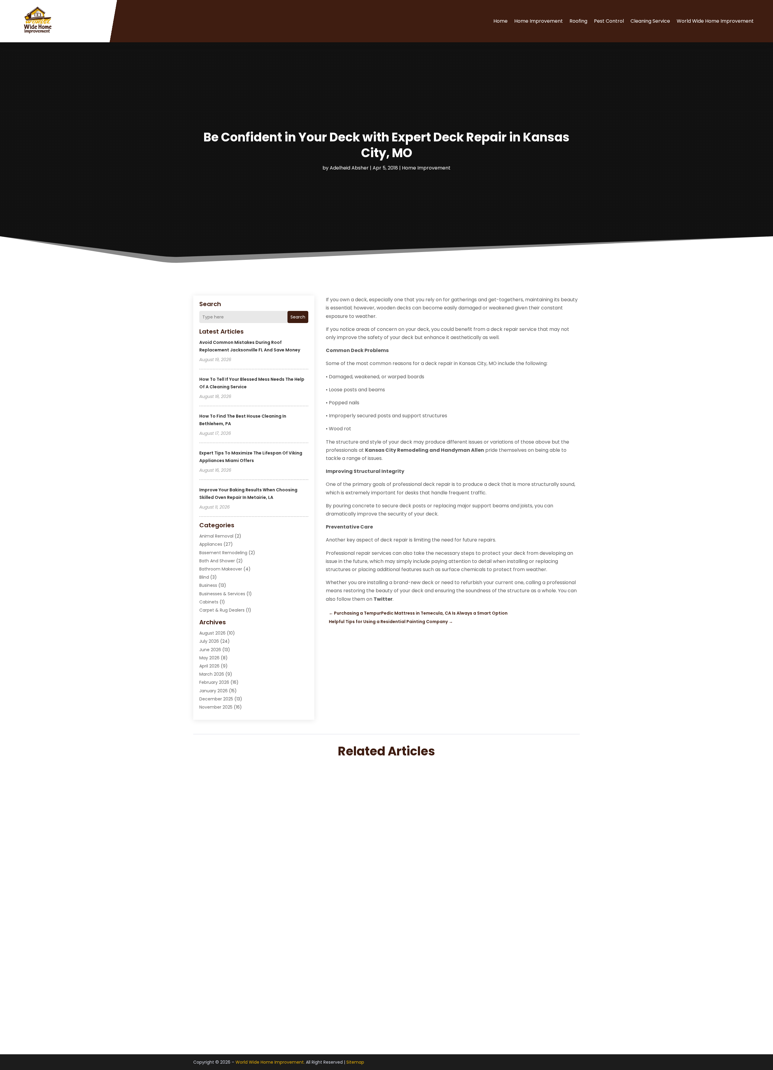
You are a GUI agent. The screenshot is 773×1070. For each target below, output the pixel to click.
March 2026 (211, 674)
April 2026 (209, 666)
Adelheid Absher (349, 167)
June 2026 (210, 650)
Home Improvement (538, 21)
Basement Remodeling (223, 553)
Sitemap (355, 1062)
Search (297, 317)
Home (500, 21)
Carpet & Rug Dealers (222, 610)
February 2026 (214, 682)
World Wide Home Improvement (715, 21)
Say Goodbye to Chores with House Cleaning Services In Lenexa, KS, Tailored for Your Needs (334, 846)
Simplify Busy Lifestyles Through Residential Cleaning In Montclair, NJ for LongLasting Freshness (340, 985)
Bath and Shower (217, 561)
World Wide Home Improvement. (270, 1062)
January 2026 (213, 691)
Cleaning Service (650, 21)
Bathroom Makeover (220, 569)
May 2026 (209, 658)
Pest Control (609, 21)
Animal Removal (216, 536)
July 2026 (209, 641)
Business (208, 585)
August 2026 (212, 633)
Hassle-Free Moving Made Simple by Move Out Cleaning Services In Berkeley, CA (317, 916)
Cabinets (208, 602)
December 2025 (216, 699)
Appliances (210, 544)
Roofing (578, 21)
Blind (204, 577)
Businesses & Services (222, 594)
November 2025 (216, 707)
